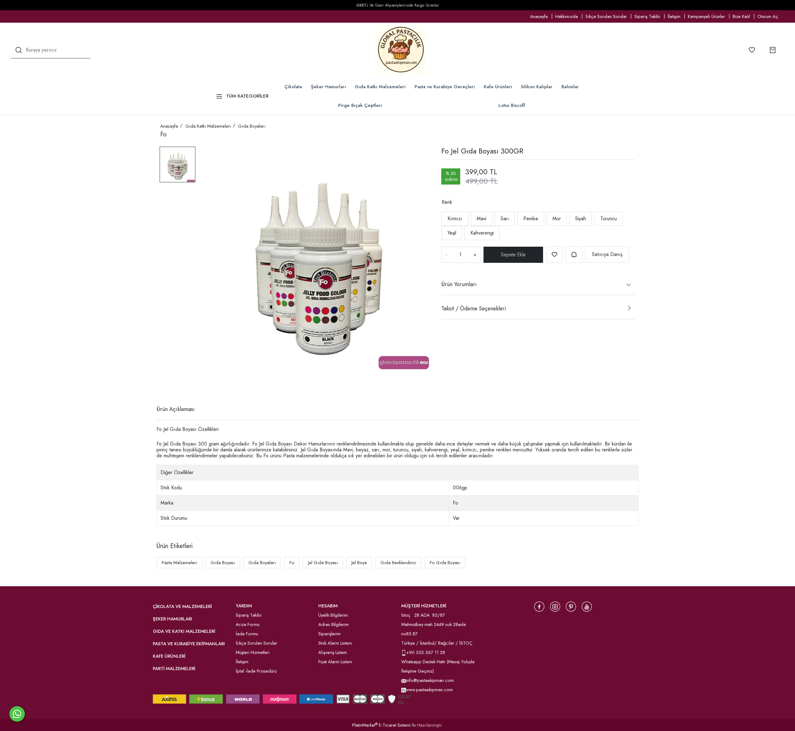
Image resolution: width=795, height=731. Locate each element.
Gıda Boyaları (262, 562)
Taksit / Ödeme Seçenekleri (473, 308)
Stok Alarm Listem (335, 643)
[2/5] (168, 386)
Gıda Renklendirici (398, 562)
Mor (556, 218)
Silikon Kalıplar (536, 86)
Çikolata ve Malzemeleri (182, 606)
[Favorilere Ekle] (554, 254)
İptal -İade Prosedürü (256, 671)
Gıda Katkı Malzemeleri (380, 86)
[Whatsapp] (17, 714)
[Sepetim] (772, 50)
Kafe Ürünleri (498, 86)
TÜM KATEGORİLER (247, 96)
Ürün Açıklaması (176, 409)
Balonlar (570, 86)
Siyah (580, 218)
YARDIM (244, 605)
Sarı (505, 218)
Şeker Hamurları (328, 86)
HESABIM (328, 605)
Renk (447, 202)
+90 (411, 652)
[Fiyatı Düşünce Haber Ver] (574, 254)
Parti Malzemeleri (174, 668)
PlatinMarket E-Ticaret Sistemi (381, 725)
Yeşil (451, 232)
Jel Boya (359, 562)
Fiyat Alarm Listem (335, 661)
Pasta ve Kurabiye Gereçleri (445, 86)
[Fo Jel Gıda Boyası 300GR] (318, 258)
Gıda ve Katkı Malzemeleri (184, 631)
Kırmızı (454, 218)
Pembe (530, 218)
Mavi (481, 218)
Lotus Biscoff (511, 105)
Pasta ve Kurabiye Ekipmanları (189, 643)
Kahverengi (482, 232)
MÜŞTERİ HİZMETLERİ (423, 605)
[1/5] (164, 386)
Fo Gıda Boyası (445, 562)
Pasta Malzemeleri (179, 562)
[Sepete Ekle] (513, 255)
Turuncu (608, 218)
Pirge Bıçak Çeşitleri (360, 105)
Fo (291, 562)
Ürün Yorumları (459, 284)
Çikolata (293, 86)
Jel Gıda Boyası (323, 562)
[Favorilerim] (752, 50)
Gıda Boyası (223, 562)
